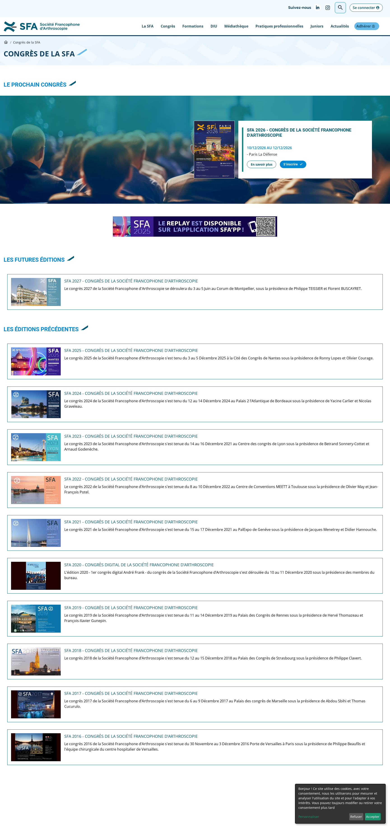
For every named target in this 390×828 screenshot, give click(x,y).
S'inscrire (290, 164)
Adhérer (363, 26)
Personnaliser (308, 816)
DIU (214, 26)
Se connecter (364, 7)
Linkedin (319, 7)
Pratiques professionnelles (279, 26)
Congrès (168, 26)
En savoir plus (261, 164)
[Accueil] (41, 26)
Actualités (340, 26)
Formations (192, 26)
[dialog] (340, 803)
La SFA (147, 26)
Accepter (372, 816)
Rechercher (340, 7)
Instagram (329, 7)
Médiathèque (236, 26)
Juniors (317, 26)
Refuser (356, 816)
